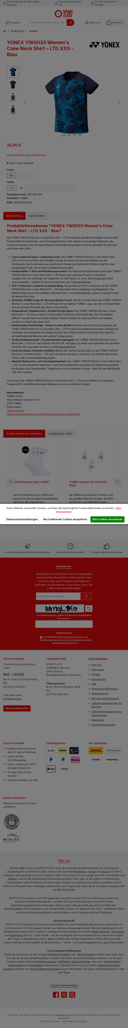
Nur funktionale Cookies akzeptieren (65, 519)
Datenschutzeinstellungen (22, 519)
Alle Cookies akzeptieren (107, 519)
